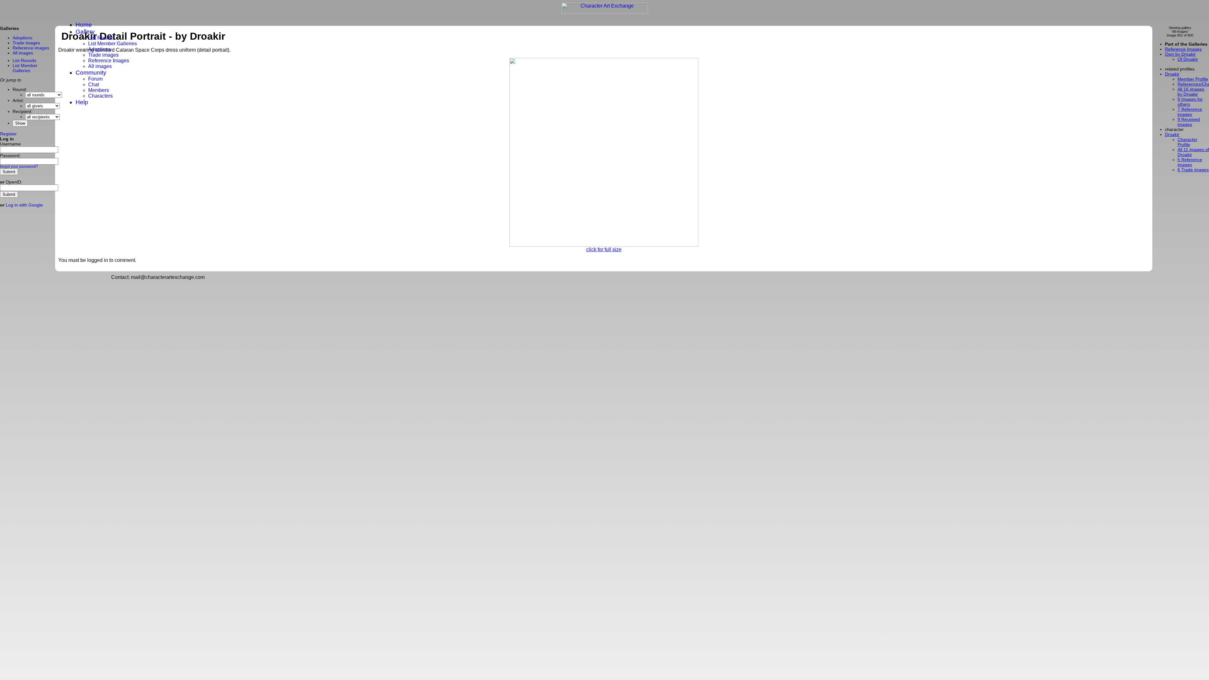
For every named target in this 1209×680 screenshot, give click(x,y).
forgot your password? (19, 166)
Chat (93, 84)
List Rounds (101, 38)
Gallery (85, 31)
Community (91, 72)
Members (98, 90)
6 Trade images (1193, 169)
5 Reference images (1190, 162)
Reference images (31, 47)
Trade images (103, 55)
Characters (100, 96)
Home (84, 24)
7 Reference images (1190, 112)
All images (100, 66)
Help (82, 102)
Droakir (1172, 134)
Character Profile (1187, 142)
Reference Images (108, 60)
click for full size (604, 249)
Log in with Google (24, 204)
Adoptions (99, 49)
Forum (95, 79)
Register (8, 133)
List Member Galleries (112, 43)
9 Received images (1189, 122)
